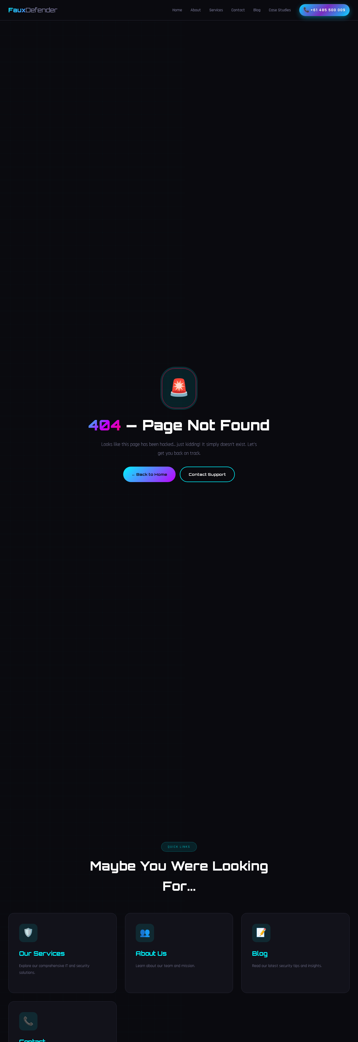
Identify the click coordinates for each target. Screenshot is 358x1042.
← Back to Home (149, 474)
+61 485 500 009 (328, 10)
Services (216, 10)
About (196, 10)
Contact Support (207, 474)
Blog (257, 10)
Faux (32, 10)
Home (177, 10)
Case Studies (280, 10)
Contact (238, 10)
